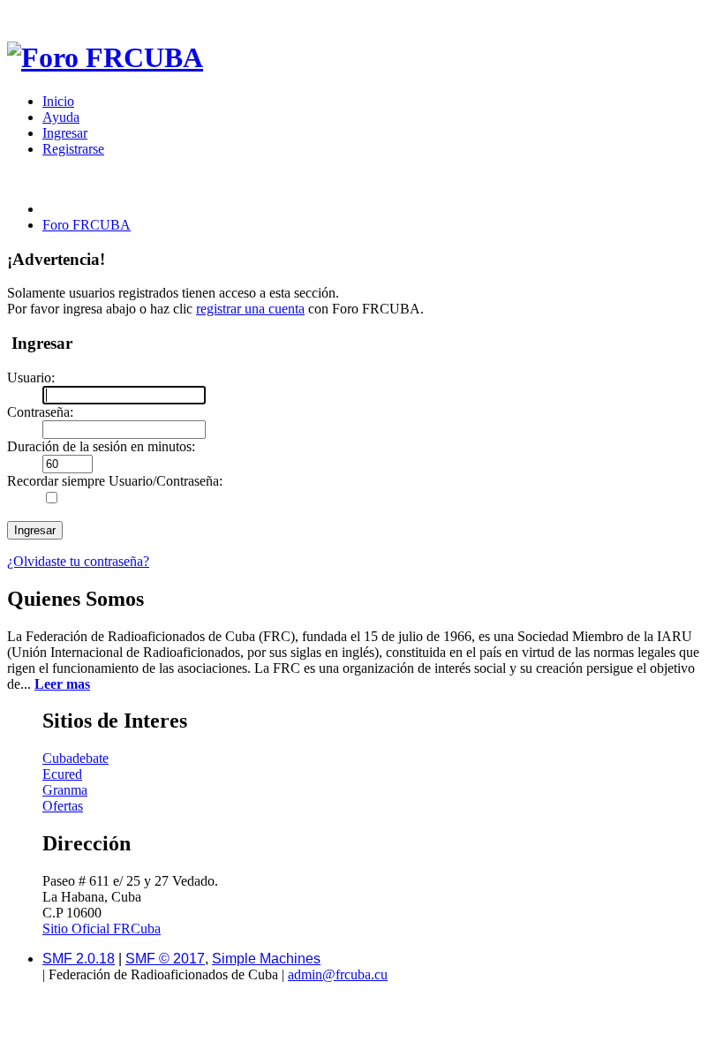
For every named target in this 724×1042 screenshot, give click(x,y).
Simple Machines (266, 958)
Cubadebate (75, 758)
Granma (64, 789)
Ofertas (62, 805)
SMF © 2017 (165, 958)
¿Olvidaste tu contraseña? (78, 561)
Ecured (62, 774)
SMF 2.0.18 (78, 958)
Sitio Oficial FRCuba (101, 928)
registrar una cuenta (250, 308)
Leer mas (62, 683)
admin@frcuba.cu (338, 974)
